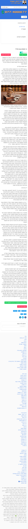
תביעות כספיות (23, 378)
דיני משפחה (23, 352)
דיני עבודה (24, 355)
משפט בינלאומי (23, 386)
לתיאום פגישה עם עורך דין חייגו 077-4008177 (15, 302)
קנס (19, 310)
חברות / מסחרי (22, 364)
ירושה (25, 347)
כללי (21, 314)
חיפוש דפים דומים (6, 54)
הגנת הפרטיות (23, 436)
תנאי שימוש (23, 483)
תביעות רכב (23, 462)
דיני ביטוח (24, 417)
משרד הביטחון (23, 366)
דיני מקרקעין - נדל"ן (22, 472)
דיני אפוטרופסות (22, 420)
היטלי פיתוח (23, 437)
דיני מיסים (24, 400)
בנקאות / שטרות (22, 344)
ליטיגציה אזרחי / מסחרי (21, 475)
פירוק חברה (23, 412)
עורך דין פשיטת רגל (22, 387)
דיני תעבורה (23, 478)
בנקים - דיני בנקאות (22, 392)
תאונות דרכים (23, 458)
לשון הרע (24, 403)
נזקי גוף (24, 465)
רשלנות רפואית (23, 369)
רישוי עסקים (23, 451)
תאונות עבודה (23, 459)
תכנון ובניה (24, 469)
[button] (25, 317)
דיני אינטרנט (23, 441)
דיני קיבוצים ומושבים (21, 408)
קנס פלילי (15, 310)
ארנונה (25, 426)
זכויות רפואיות (23, 383)
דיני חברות (24, 398)
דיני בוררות (24, 422)
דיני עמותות (23, 380)
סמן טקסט (25, 52)
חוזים (25, 345)
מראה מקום (23, 395)
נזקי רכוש (24, 467)
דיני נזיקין (24, 353)
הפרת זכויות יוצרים (22, 430)
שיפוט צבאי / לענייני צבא (20, 381)
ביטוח (25, 341)
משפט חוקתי (23, 444)
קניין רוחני (24, 356)
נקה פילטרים (22, 26)
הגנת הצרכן (23, 359)
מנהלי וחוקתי (23, 363)
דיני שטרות (24, 450)
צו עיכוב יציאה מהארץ (21, 419)
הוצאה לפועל (23, 428)
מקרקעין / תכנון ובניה (21, 350)
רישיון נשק (24, 434)
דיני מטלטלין (23, 439)
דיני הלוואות (23, 397)
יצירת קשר (24, 406)
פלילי (25, 314)
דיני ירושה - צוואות (22, 414)
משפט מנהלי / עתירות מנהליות (19, 473)
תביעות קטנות (23, 377)
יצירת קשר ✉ (23, 54)
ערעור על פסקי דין (22, 464)
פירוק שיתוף (23, 431)
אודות (25, 455)
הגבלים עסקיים (23, 389)
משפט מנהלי (23, 433)
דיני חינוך (24, 423)
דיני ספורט (24, 384)
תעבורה (24, 358)
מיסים (25, 349)
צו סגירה (24, 445)
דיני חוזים (24, 425)
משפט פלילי (24, 310)
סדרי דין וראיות (23, 338)
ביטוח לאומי (23, 342)
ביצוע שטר (24, 391)
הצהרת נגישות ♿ (22, 481)
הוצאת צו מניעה (22, 461)
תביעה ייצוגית (23, 375)
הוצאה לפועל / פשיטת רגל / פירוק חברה (17, 361)
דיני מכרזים (23, 442)
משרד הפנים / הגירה (21, 367)
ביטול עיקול (24, 402)
